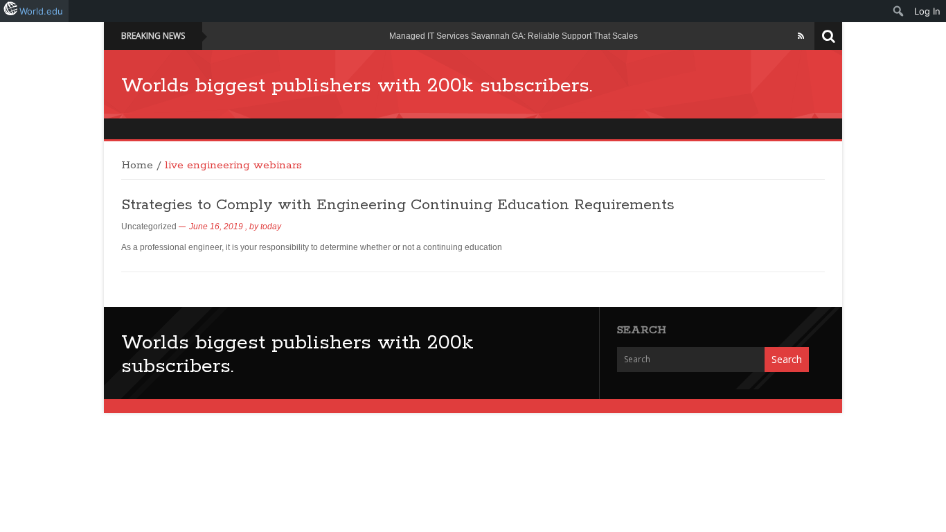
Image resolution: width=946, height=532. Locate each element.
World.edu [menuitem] (41, 11)
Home (137, 165)
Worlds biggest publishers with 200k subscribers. (356, 85)
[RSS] (801, 36)
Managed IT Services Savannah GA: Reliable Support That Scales (513, 36)
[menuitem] (898, 11)
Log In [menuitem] (927, 11)
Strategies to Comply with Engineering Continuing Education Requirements (398, 205)
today (270, 226)
